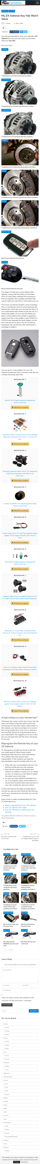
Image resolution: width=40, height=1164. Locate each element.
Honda (6, 1080)
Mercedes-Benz (8, 1077)
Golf (6, 1126)
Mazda (6, 1098)
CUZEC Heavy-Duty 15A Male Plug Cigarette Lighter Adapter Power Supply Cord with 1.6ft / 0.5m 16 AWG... (20, 535)
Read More (24, 1162)
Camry (7, 1027)
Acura (5, 1105)
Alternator (6, 80)
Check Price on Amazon (21, 407)
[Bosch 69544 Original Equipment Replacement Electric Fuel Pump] (20, 555)
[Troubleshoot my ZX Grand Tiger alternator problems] (20, 92)
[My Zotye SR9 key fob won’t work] (29, 934)
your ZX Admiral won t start (15, 807)
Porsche (6, 1115)
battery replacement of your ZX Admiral (20, 805)
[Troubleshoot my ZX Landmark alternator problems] (20, 122)
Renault (6, 1101)
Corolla (7, 1031)
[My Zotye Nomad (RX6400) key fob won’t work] (11, 934)
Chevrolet (6, 1062)
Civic (6, 1084)
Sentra (7, 1048)
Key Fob (11, 11)
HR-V (6, 1091)
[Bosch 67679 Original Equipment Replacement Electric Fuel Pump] (20, 390)
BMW (5, 1108)
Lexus (5, 1143)
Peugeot (6, 1140)
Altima (7, 1045)
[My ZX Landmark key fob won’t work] (20, 274)
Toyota (6, 1024)
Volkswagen (7, 1122)
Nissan (6, 1038)
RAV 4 (7, 1034)
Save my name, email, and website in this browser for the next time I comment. (18, 999)
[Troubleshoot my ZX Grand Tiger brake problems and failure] (20, 183)
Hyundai (6, 1147)
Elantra (7, 1150)
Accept (17, 1162)
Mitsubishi (7, 1073)
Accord (7, 1094)
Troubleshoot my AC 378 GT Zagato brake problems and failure (30, 838)
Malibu (7, 1066)
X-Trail (7, 1041)
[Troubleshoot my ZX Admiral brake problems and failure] (20, 152)
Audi (5, 1119)
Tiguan (7, 1129)
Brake (4, 171)
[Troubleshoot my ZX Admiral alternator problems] (20, 61)
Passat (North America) (11, 1136)
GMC (5, 1112)
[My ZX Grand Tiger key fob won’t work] (20, 243)
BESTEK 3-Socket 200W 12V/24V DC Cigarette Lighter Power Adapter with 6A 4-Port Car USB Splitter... (20, 704)
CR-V (6, 1087)
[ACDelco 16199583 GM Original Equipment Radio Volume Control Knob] (20, 495)
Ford (5, 1052)
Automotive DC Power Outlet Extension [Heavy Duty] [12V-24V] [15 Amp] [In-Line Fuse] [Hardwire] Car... (20, 633)
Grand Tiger (6, 232)
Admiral (5, 11)
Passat (7, 1133)
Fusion (7, 1059)
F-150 (7, 1055)
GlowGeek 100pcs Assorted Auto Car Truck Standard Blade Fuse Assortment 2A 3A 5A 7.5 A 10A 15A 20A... (20, 437)
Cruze (6, 1070)
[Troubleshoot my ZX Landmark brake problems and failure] (20, 213)
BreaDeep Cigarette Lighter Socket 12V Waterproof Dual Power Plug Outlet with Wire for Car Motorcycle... (20, 473)
